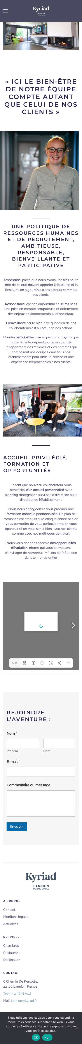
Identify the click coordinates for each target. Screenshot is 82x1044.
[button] (5, 11)
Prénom (12, 751)
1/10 (14, 663)
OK (36, 1037)
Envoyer (17, 826)
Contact (9, 910)
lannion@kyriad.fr (24, 1001)
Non (47, 1037)
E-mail (13, 762)
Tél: (17, 993)
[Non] (76, 1028)
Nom (46, 751)
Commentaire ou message (28, 785)
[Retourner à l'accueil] (41, 11)
